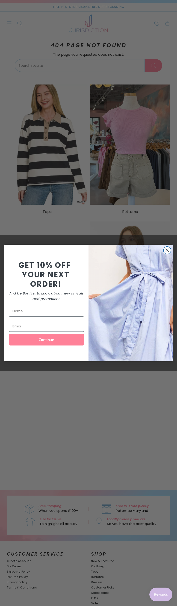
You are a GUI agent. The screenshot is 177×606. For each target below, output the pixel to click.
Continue (46, 339)
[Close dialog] (167, 250)
